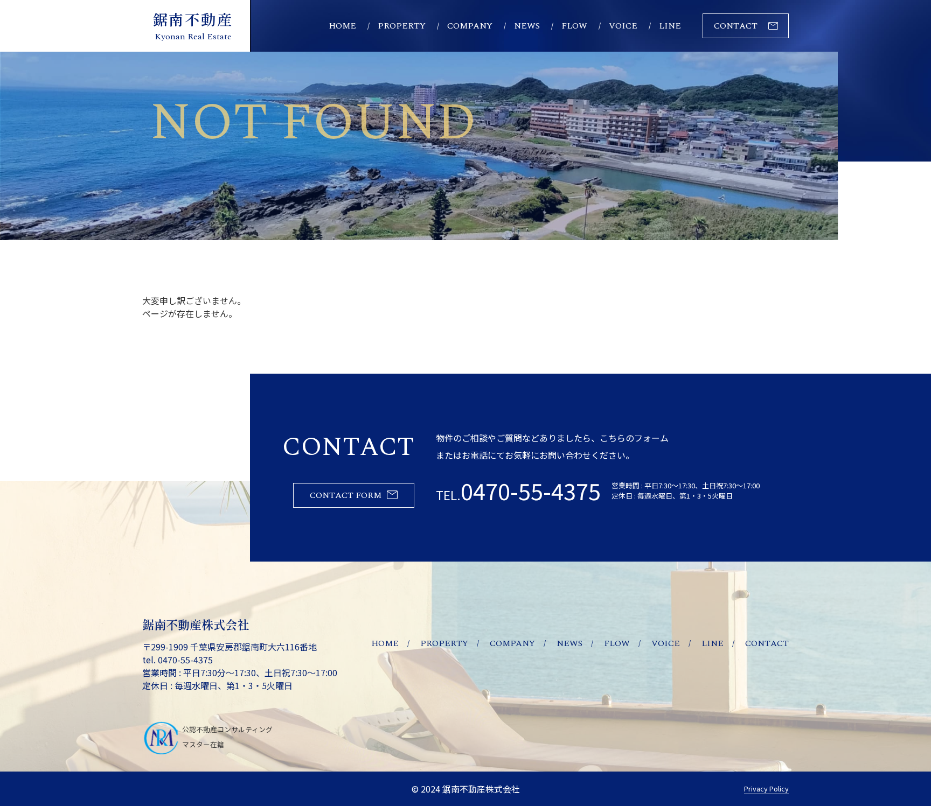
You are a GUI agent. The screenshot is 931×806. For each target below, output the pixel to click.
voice (623, 25)
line (670, 25)
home (342, 25)
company (469, 25)
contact (736, 25)
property (402, 25)
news (527, 25)
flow (574, 25)
